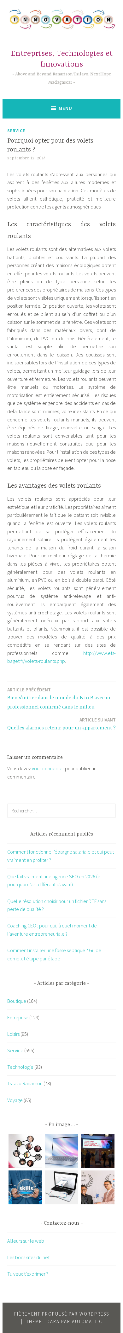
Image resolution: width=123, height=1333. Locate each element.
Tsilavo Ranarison (25, 1083)
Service (16, 130)
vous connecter (48, 768)
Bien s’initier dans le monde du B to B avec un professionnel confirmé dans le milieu (59, 698)
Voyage (15, 1100)
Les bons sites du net (28, 1257)
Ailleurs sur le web (25, 1241)
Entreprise (17, 1017)
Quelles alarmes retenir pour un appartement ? (61, 724)
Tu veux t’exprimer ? (27, 1274)
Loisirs (13, 1034)
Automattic (87, 1321)
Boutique (16, 1001)
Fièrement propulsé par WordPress (61, 1314)
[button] (25, 1152)
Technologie (20, 1067)
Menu (65, 108)
